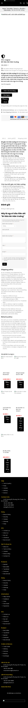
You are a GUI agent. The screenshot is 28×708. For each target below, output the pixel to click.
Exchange (6, 656)
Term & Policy (7, 549)
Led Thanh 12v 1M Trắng (7, 408)
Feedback (6, 599)
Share (5, 102)
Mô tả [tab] (4, 138)
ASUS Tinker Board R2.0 (6, 373)
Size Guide (6, 603)
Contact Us (6, 556)
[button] (20, 424)
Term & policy (7, 483)
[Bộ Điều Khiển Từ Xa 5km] (7, 441)
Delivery (5, 490)
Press (4, 486)
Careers (5, 488)
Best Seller (6, 567)
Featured (5, 571)
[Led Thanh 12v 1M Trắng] (7, 398)
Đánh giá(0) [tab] (12, 138)
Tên (3, 245)
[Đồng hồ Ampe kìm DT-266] (20, 363)
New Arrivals (6, 573)
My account (6, 540)
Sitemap (5, 521)
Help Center (6, 596)
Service (5, 493)
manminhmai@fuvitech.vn (11, 670)
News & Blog (6, 553)
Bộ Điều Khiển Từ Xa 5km (6, 451)
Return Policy (7, 514)
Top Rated (6, 569)
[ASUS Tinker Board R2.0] (7, 363)
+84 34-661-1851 (8, 503)
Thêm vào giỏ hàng (10, 91)
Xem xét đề (5, 229)
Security (5, 517)
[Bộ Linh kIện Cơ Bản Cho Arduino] (20, 398)
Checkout (6, 537)
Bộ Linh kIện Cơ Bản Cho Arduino (20, 409)
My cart (5, 535)
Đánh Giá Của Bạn (7, 223)
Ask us (6, 99)
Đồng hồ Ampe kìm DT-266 (20, 373)
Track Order (6, 646)
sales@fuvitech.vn (9, 507)
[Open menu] (2, 3)
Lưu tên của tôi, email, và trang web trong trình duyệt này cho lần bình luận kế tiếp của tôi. (15, 259)
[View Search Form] (21, 3)
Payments (6, 606)
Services (5, 651)
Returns (5, 653)
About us (5, 533)
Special (5, 564)
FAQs (4, 524)
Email (4, 252)
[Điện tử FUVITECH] (12, 3)
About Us (5, 546)
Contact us (6, 530)
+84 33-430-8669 (9, 505)
